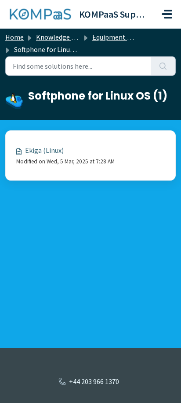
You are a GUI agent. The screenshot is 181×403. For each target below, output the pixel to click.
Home (14, 37)
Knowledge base (60, 37)
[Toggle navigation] (167, 14)
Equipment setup (118, 37)
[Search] (163, 66)
